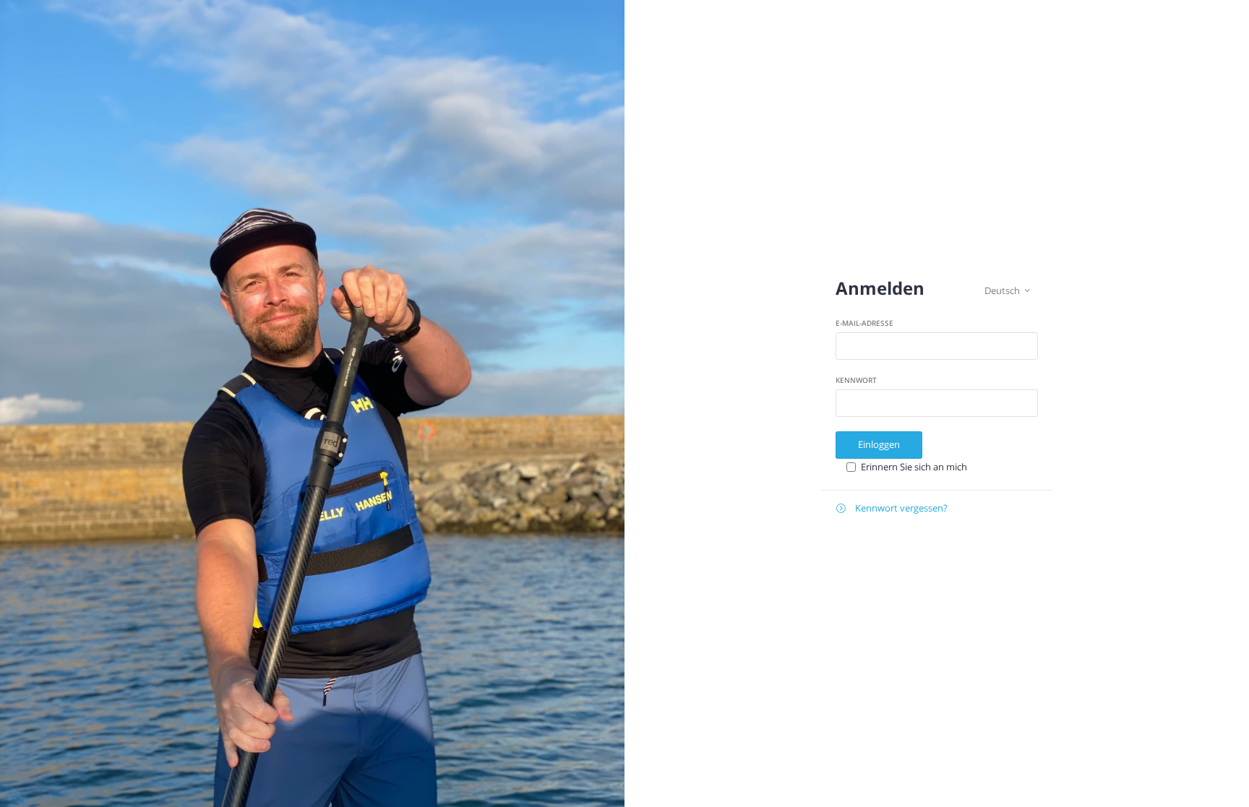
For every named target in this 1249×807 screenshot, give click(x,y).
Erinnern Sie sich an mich (914, 466)
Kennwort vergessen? (892, 507)
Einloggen (879, 444)
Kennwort (856, 380)
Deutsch (1007, 290)
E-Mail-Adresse (864, 323)
